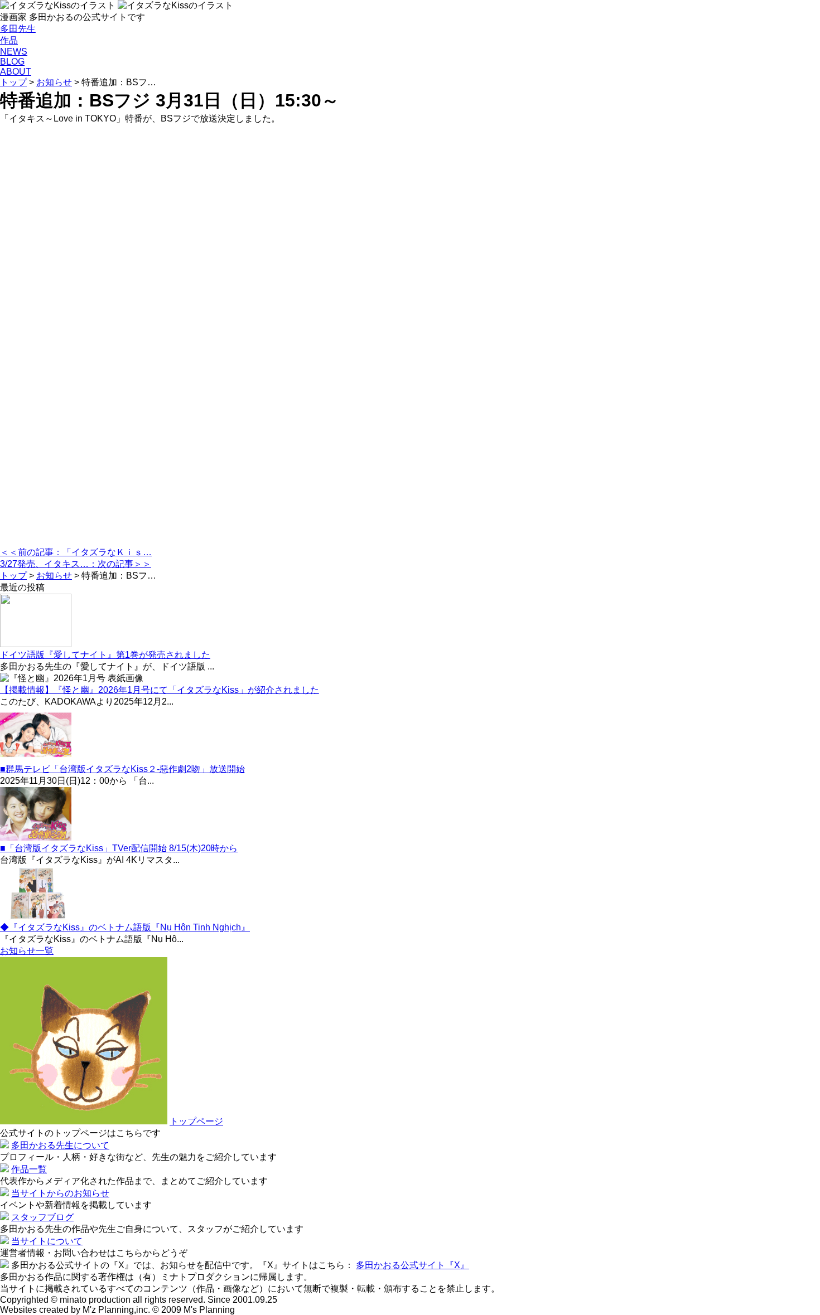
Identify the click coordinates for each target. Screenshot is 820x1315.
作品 (9, 40)
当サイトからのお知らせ (60, 1193)
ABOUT (15, 71)
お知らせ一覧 (27, 950)
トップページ (196, 1121)
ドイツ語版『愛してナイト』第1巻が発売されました (105, 654)
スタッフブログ (42, 1217)
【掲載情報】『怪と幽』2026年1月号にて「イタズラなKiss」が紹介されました (159, 690)
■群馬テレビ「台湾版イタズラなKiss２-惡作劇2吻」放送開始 (122, 769)
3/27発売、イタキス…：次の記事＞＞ (75, 564)
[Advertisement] (334, 336)
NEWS (13, 51)
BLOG (12, 61)
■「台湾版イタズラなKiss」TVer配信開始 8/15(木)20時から (119, 848)
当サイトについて (47, 1241)
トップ (13, 82)
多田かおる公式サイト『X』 (412, 1265)
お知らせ (54, 82)
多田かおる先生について (60, 1145)
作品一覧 (29, 1169)
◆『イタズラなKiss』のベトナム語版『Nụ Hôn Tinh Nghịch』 (125, 927)
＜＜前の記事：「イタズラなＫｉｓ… (76, 552)
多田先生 (18, 28)
